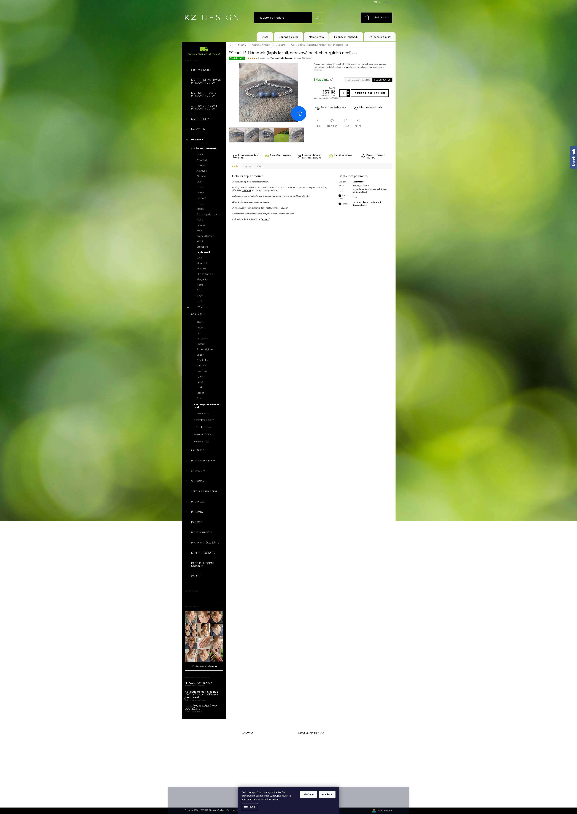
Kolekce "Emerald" (204, 434)
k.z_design (255, 775)
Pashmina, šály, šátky (205, 542)
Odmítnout (309, 794)
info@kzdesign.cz (261, 749)
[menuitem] (265, 36)
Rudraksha (202, 338)
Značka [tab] (260, 166)
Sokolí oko (202, 360)
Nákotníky (198, 129)
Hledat (315, 17)
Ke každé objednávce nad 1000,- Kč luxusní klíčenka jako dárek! (201, 694)
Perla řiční (198, 314)
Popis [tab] (235, 166)
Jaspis (200, 219)
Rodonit (201, 327)
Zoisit (199, 398)
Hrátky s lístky (201, 69)
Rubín (200, 333)
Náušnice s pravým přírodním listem (204, 94)
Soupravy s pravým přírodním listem (204, 107)
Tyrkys (200, 381)
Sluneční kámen (205, 349)
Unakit (200, 387)
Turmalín (201, 365)
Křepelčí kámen (205, 235)
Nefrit (200, 284)
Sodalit (200, 354)
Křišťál (200, 241)
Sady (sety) (198, 470)
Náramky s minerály (206, 148)
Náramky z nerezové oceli (206, 406)
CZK (376, 2)
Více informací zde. (270, 799)
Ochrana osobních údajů (315, 764)
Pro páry (197, 511)
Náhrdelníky (200, 118)
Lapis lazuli (203, 252)
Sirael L (265, 219)
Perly (199, 306)
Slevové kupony (308, 754)
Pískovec (201, 322)
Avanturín (202, 170)
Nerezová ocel (360, 205)
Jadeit (200, 208)
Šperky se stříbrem (204, 491)
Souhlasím (327, 794)
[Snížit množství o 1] (348, 95)
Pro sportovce (201, 532)
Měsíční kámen (205, 273)
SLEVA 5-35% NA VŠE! (198, 683)
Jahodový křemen (207, 214)
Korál (199, 230)
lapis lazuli (350, 67)
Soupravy (197, 481)
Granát (200, 192)
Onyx (199, 295)
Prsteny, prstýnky (203, 460)
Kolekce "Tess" (202, 441)
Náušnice (197, 450)
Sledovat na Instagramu (206, 666)
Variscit (200, 392)
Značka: (303, 58)
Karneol (201, 225)
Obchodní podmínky (312, 744)
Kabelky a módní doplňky (202, 564)
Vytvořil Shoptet (385, 810)
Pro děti (197, 522)
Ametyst (201, 165)
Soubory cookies (309, 768)
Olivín (199, 290)
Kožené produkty (203, 552)
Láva (199, 257)
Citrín (199, 181)
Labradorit (202, 246)
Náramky (197, 139)
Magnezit (202, 263)
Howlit (200, 203)
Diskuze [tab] (247, 166)
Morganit (202, 279)
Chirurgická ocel (361, 202)
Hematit (201, 197)
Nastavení (249, 806)
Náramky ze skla (202, 427)
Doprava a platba (309, 749)
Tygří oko (202, 371)
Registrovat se (382, 79)
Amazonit (202, 159)
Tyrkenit (201, 376)
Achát (200, 154)
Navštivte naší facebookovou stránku (262, 766)
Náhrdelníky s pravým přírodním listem (206, 81)
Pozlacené (202, 413)
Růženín (201, 343)
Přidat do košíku (370, 93)
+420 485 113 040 (261, 757)
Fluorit (200, 187)
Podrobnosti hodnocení (281, 58)
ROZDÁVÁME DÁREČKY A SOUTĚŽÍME (201, 707)
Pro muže (197, 501)
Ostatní (196, 576)
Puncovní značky (309, 759)
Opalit (200, 301)
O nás (301, 739)
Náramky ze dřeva (204, 419)
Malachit (201, 268)
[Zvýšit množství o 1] (348, 91)
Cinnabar (201, 176)
